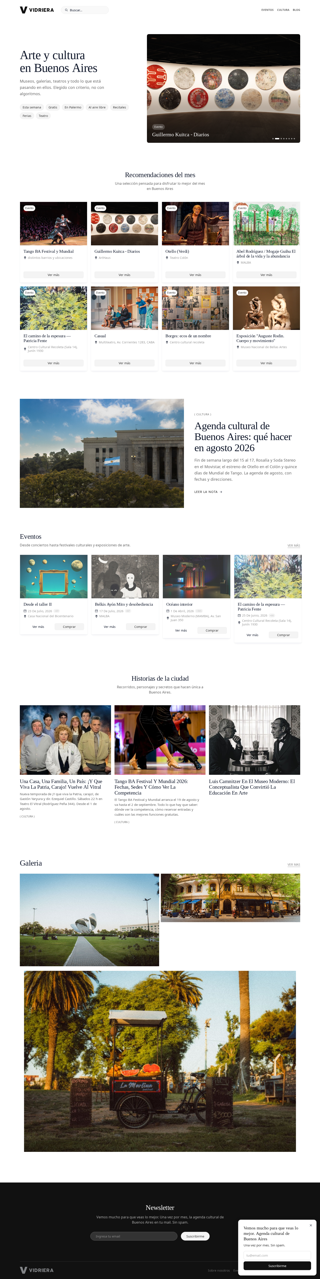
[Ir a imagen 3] (280, 138)
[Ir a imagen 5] (286, 138)
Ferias (27, 116)
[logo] (37, 10)
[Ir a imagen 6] (289, 138)
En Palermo (73, 107)
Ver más (53, 275)
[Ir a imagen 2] (275, 138)
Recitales (119, 107)
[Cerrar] (311, 1225)
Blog (296, 10)
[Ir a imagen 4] (284, 138)
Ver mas (294, 864)
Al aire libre (97, 107)
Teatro (43, 116)
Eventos (267, 10)
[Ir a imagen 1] (273, 138)
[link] (54, 595)
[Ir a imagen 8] (294, 138)
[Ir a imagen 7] (291, 138)
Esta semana (32, 107)
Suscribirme (277, 1266)
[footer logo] (37, 1270)
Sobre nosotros (219, 1270)
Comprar (69, 627)
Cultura (283, 10)
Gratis (53, 107)
